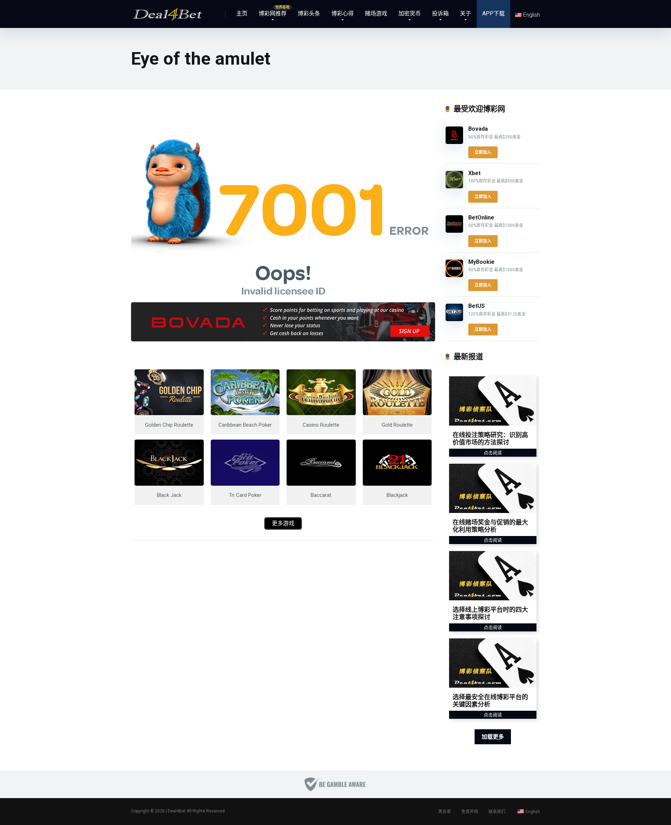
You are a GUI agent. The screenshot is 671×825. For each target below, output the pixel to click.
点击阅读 (493, 452)
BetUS (476, 306)
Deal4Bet (177, 811)
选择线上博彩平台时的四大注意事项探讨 (490, 613)
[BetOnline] (454, 230)
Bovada (478, 128)
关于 (465, 13)
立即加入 (483, 152)
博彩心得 (342, 13)
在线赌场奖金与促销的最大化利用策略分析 (490, 526)
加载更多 (493, 736)
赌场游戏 (376, 13)
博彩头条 (309, 13)
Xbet (474, 173)
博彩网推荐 (273, 13)
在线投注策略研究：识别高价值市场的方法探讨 (490, 438)
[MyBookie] (454, 275)
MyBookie (481, 262)
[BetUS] (454, 319)
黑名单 (444, 811)
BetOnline (481, 217)
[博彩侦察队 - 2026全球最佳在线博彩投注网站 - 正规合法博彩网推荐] (167, 11)
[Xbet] (454, 186)
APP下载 (493, 13)
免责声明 (469, 811)
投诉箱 (440, 13)
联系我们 (497, 811)
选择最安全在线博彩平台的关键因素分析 (490, 700)
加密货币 (409, 13)
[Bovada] (454, 142)
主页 (241, 13)
